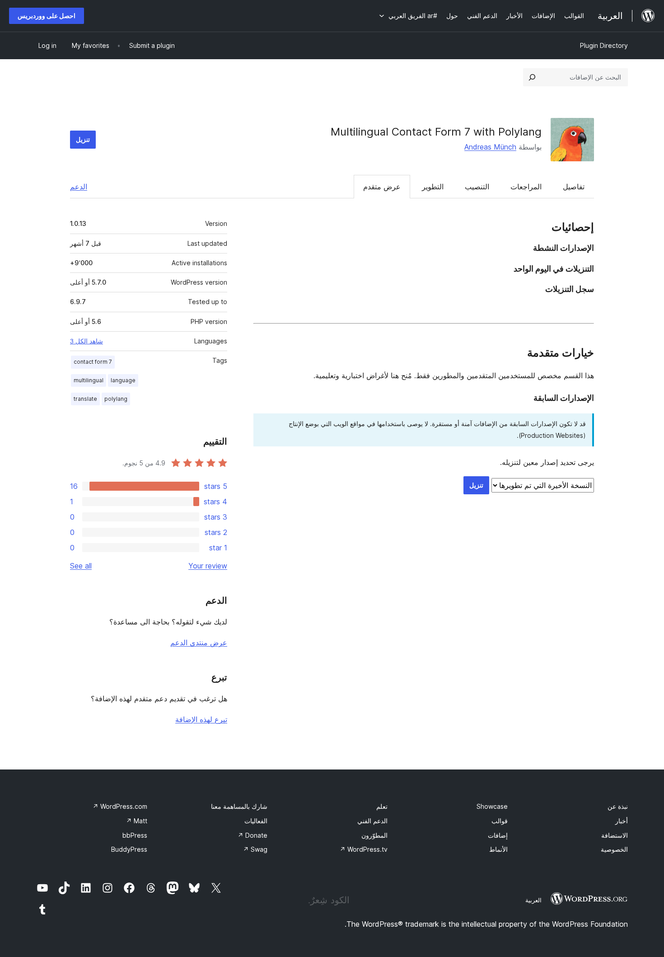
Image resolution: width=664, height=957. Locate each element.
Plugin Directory (604, 45)
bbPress (134, 835)
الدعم (78, 186)
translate (85, 398)
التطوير (433, 186)
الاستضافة (614, 835)
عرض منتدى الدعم (198, 642)
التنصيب (477, 186)
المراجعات (526, 186)
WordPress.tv (364, 849)
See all (81, 565)
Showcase (492, 806)
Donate (252, 835)
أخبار (621, 821)
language (123, 380)
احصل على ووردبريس (46, 15)
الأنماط (498, 849)
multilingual (88, 380)
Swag (255, 849)
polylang (115, 398)
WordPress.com (120, 806)
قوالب (499, 821)
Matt (136, 821)
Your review (207, 565)
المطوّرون (374, 835)
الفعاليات (255, 821)
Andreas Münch (490, 146)
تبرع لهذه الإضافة (201, 719)
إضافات (498, 835)
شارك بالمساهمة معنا (239, 806)
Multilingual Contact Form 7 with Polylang (436, 131)
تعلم (382, 806)
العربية (533, 900)
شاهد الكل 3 (86, 341)
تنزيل (83, 139)
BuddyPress (129, 849)
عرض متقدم (382, 186)
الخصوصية (614, 849)
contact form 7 (93, 361)
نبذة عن (618, 806)
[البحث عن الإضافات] (532, 77)
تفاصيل (574, 186)
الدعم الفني (372, 821)
